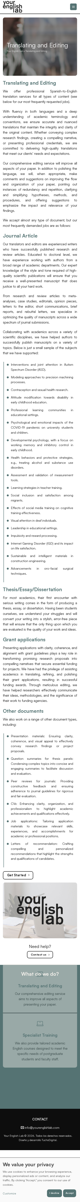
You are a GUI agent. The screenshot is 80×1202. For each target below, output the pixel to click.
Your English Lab (15, 51)
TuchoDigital (49, 1140)
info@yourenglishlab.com (42, 1128)
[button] (73, 6)
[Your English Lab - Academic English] (20, 7)
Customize (9, 1193)
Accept (70, 1193)
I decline (54, 1193)
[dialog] (40, 1180)
